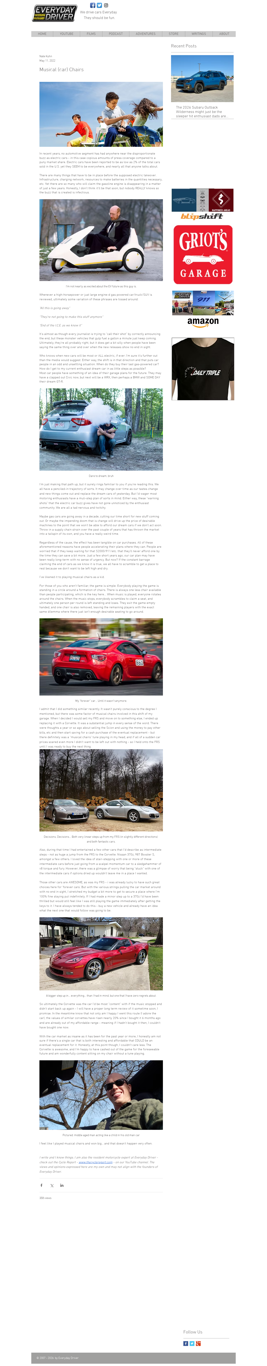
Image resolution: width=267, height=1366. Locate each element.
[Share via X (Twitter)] (52, 1185)
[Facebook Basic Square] (185, 1343)
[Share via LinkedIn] (62, 1185)
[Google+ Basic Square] (198, 1343)
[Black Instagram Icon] (106, 5)
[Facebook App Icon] (92, 5)
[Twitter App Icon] (99, 5)
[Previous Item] (178, 78)
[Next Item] (227, 78)
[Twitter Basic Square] (192, 1343)
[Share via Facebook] (41, 1185)
